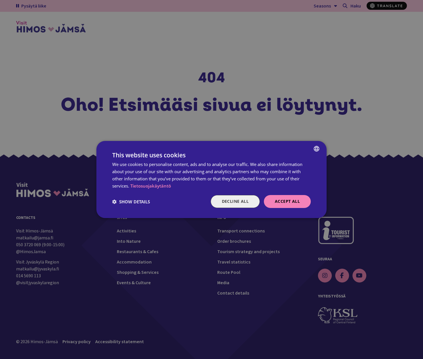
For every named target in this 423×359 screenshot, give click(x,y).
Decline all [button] (235, 201)
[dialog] (211, 179)
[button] (131, 201)
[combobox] (316, 149)
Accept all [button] (287, 201)
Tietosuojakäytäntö (150, 186)
